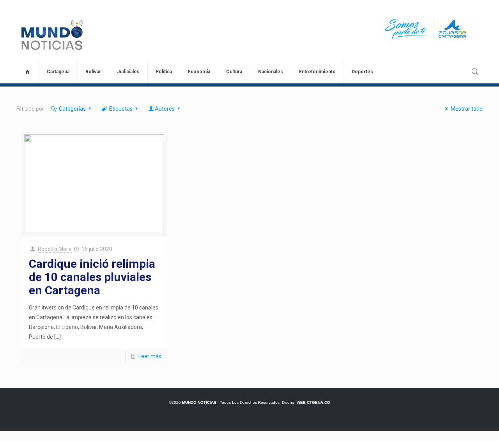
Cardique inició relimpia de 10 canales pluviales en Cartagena (92, 277)
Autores (165, 109)
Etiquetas (121, 109)
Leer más (149, 356)
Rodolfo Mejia (55, 249)
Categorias (72, 109)
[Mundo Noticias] (51, 34)
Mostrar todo (467, 109)
